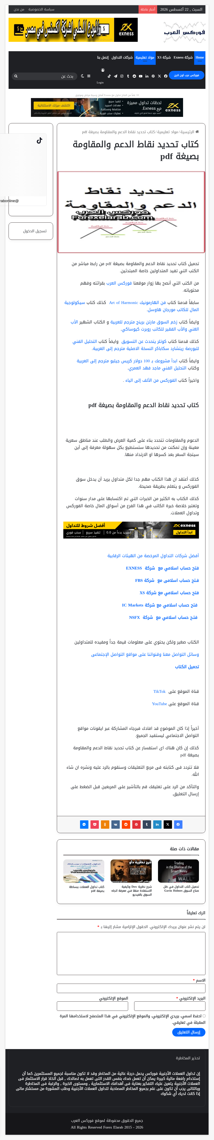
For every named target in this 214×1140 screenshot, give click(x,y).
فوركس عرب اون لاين (186, 75)
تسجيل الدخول (35, 231)
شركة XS (164, 57)
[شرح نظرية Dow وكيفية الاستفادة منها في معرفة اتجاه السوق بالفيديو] (131, 871)
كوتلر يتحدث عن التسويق (143, 341)
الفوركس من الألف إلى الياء (151, 380)
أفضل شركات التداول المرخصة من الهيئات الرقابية (153, 556)
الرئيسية (187, 131)
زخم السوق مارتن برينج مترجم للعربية (144, 322)
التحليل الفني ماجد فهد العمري (158, 368)
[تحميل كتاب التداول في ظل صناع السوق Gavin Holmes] (178, 871)
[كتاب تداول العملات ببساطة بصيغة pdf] (83, 871)
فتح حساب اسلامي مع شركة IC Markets (160, 605)
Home (200, 57)
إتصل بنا (103, 57)
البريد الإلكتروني (190, 998)
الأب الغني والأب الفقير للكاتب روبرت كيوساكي (135, 325)
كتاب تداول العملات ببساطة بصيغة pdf (86, 889)
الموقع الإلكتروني (113, 998)
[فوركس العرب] (184, 32)
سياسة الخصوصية (41, 9)
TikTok (159, 691)
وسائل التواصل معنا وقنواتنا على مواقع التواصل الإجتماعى (145, 654)
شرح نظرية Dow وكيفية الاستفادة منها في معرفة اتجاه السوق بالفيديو (131, 890)
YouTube (159, 704)
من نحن (19, 9)
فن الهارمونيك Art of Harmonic (137, 302)
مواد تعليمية (145, 57)
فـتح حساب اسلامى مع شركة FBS (167, 580)
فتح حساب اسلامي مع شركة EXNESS (162, 568)
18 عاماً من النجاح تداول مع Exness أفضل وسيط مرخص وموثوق (107, 95)
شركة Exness (183, 57)
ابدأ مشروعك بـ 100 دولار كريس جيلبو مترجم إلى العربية (128, 361)
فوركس (151, 1073)
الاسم (199, 980)
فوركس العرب (119, 283)
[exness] (107, 108)
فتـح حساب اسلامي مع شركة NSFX (164, 617)
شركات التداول (122, 57)
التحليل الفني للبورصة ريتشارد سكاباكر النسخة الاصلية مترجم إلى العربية (136, 344)
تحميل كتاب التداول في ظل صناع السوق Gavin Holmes (181, 889)
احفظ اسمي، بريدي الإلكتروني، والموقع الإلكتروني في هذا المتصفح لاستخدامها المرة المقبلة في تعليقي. (132, 1019)
